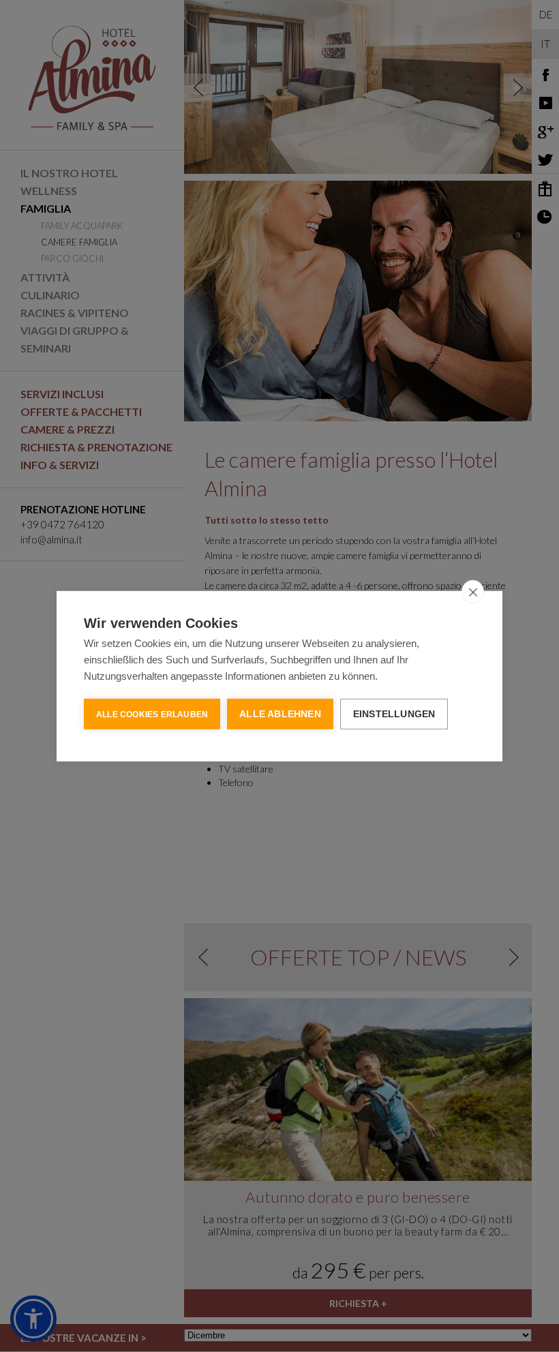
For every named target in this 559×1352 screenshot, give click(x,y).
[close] (473, 591)
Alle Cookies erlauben (152, 714)
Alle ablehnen (280, 713)
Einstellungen (394, 713)
